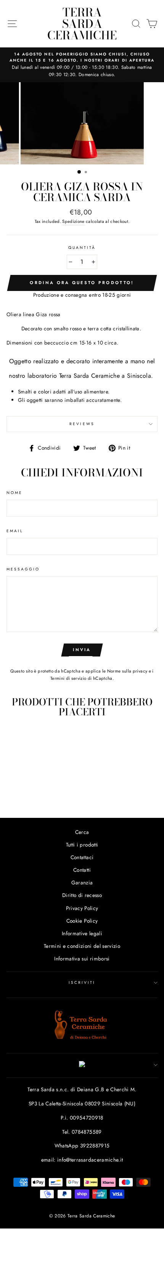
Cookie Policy (82, 921)
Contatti (82, 870)
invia (82, 650)
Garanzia (82, 882)
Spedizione (73, 221)
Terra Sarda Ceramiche (82, 23)
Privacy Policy (82, 908)
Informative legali (82, 933)
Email (14, 531)
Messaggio (23, 569)
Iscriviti (82, 982)
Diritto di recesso (82, 895)
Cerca (82, 832)
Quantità (82, 247)
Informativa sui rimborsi (81, 958)
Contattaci (82, 857)
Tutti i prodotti (82, 844)
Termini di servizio (68, 678)
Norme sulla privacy (127, 671)
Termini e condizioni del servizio (82, 946)
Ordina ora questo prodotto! (82, 283)
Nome (14, 493)
